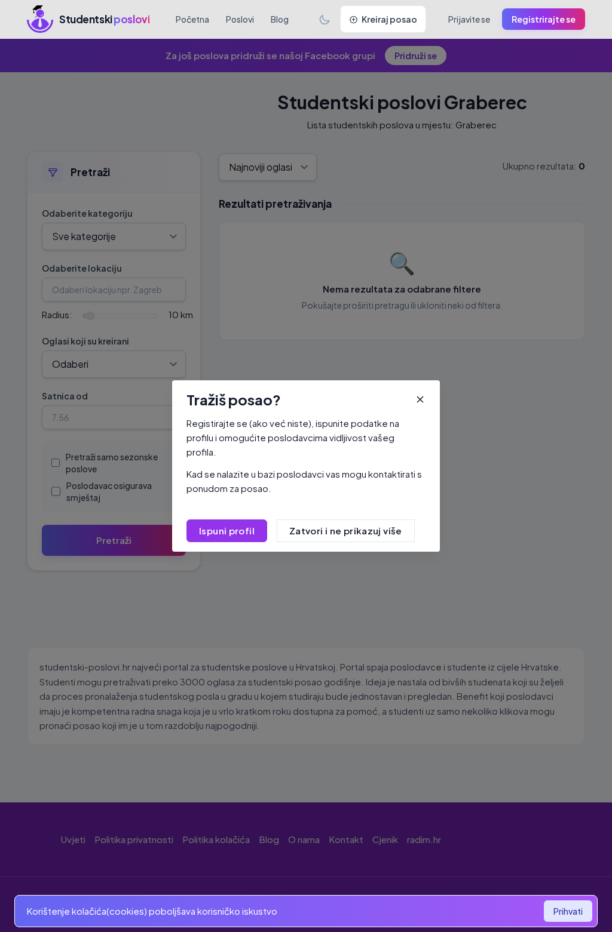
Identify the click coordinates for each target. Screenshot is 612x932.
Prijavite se (469, 19)
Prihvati (568, 911)
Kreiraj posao (389, 19)
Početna (192, 19)
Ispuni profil (227, 530)
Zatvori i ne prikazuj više (345, 530)
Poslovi (240, 19)
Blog (280, 19)
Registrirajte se (544, 19)
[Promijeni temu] (324, 19)
